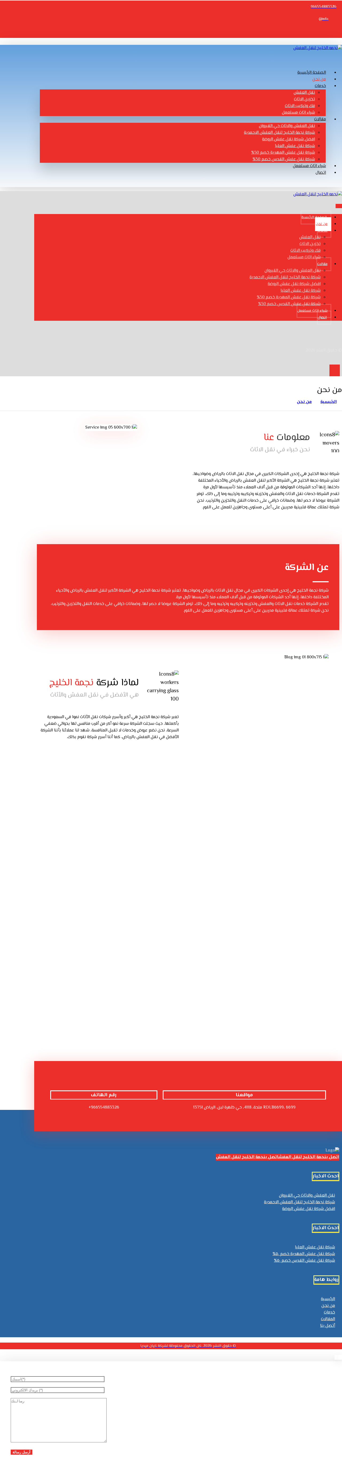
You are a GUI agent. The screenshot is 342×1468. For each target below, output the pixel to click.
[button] (333, 31)
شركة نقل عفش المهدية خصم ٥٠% (304, 1254)
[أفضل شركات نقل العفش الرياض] (317, 48)
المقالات (328, 1319)
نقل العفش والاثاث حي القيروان (307, 1195)
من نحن (328, 1306)
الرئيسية (328, 1299)
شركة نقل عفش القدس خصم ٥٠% (304, 1260)
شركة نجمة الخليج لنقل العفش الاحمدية (299, 1202)
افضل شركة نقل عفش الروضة (308, 1209)
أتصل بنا (327, 1326)
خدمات (329, 1312)
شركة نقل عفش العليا (315, 1247)
